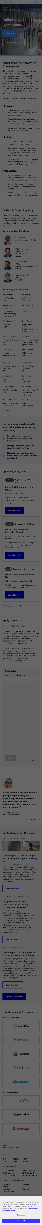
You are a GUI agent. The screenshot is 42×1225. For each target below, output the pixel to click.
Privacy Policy (33, 1208)
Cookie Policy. (10, 1210)
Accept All (21, 1221)
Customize (21, 1215)
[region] (21, 1210)
